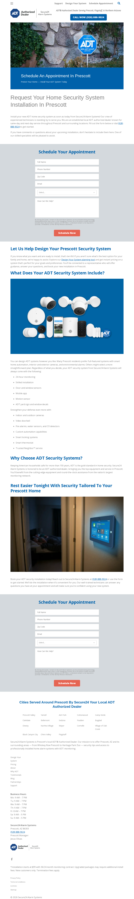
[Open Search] (119, 3)
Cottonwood (82, 715)
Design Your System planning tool (78, 259)
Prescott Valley (29, 715)
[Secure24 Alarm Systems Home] (31, 13)
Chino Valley (46, 734)
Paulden (80, 720)
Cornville (80, 725)
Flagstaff (62, 734)
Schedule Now (67, 232)
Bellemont (45, 720)
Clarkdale (26, 720)
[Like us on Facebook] (11, 859)
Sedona (62, 720)
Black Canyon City (30, 734)
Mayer (61, 725)
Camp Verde (100, 715)
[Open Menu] (11, 3)
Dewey (26, 725)
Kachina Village (47, 725)
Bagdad (98, 720)
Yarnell (43, 715)
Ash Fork (62, 715)
